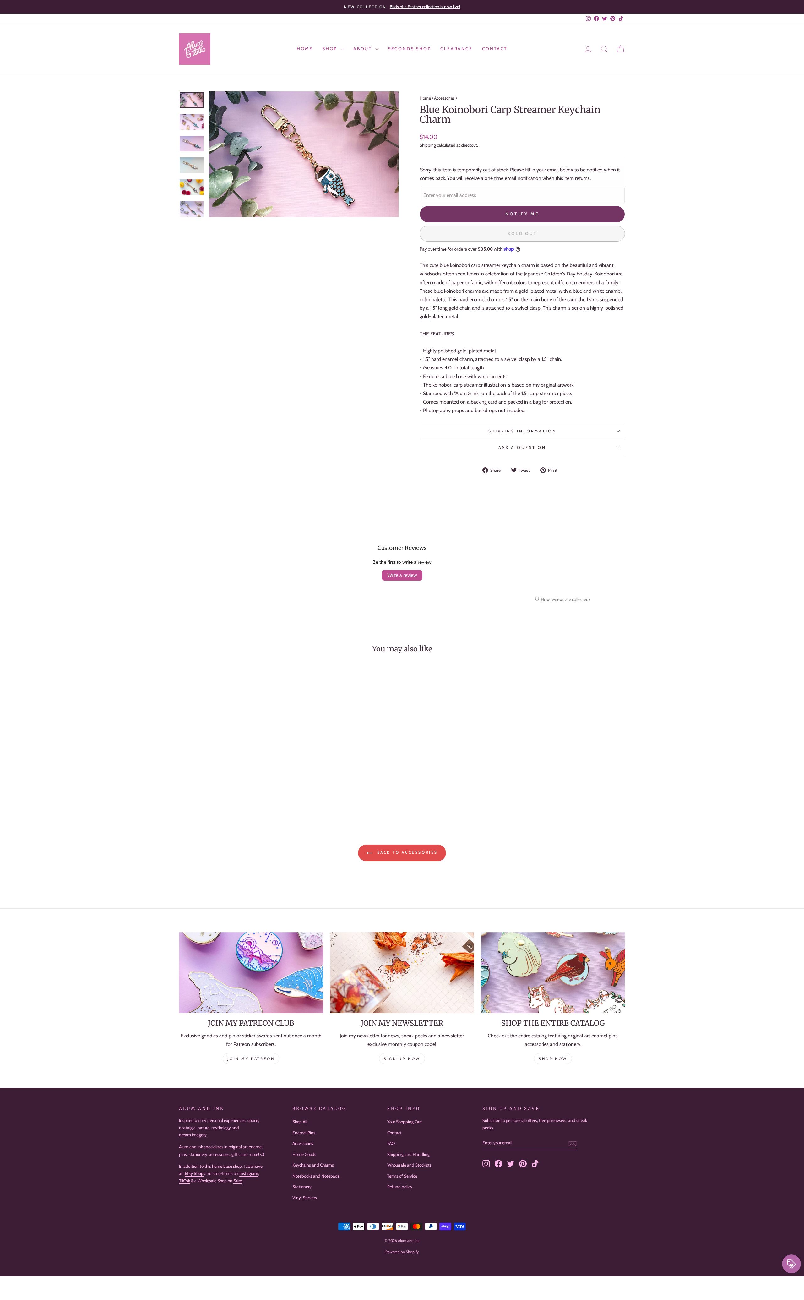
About (363, 49)
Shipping (428, 145)
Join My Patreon (250, 1058)
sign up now (402, 1058)
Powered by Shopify (402, 1251)
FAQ (391, 1143)
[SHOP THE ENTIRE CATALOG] (553, 972)
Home (305, 49)
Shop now (553, 1058)
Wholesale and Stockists (409, 1164)
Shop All (299, 1121)
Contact (495, 49)
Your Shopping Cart (404, 1121)
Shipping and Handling (408, 1154)
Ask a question (522, 447)
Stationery (302, 1186)
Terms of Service (402, 1175)
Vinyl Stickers (304, 1197)
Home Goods (304, 1154)
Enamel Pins (303, 1132)
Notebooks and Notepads (316, 1175)
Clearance (456, 49)
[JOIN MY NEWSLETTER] (402, 972)
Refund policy (399, 1186)
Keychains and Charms (313, 1164)
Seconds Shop (409, 49)
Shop (330, 49)
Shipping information (522, 431)
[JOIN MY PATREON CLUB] (251, 972)
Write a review (402, 575)
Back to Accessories (406, 852)
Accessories (444, 98)
